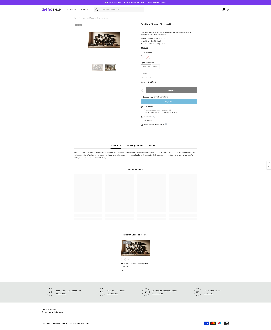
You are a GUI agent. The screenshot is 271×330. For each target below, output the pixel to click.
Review (152, 145)
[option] (104, 40)
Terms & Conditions (160, 97)
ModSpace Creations (156, 38)
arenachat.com (159, 2)
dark (127, 259)
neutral (123, 259)
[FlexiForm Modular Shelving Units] (135, 248)
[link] (88, 215)
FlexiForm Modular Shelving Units (135, 265)
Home (76, 18)
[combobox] (121, 9)
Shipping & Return (135, 145)
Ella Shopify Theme (71, 323)
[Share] (142, 90)
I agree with (148, 97)
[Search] (119, 9)
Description (116, 145)
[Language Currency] (228, 9)
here (60, 312)
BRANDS (84, 10)
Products (71, 10)
